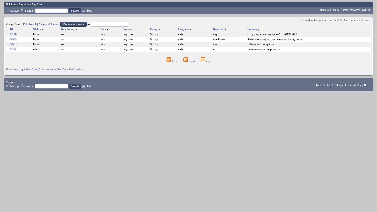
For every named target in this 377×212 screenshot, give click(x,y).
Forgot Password (350, 9)
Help (89, 10)
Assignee (185, 29)
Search (29, 10)
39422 (13, 39)
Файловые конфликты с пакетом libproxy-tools (274, 39)
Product (127, 29)
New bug (14, 10)
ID (11, 29)
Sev (105, 29)
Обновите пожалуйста (260, 44)
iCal (207, 61)
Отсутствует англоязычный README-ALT (272, 34)
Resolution (69, 29)
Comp (155, 29)
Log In (335, 9)
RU (370, 9)
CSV (174, 61)
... (369, 20)
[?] (83, 10)
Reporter (220, 29)
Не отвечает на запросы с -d (264, 49)
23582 (13, 34)
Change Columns (48, 24)
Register (324, 9)
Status (38, 29)
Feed (191, 61)
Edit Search (30, 24)
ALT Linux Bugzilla (17, 4)
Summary (253, 29)
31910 (13, 44)
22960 (13, 49)
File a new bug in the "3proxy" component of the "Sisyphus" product (44, 69)
